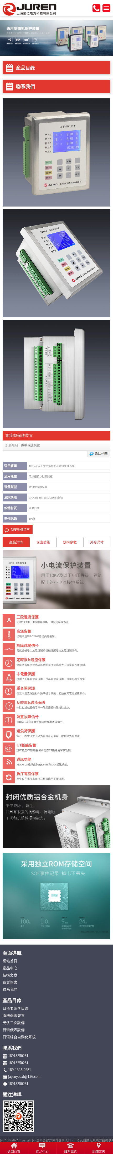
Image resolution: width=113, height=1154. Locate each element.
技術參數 (70, 542)
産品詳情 (16, 542)
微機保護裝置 (30, 445)
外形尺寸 (97, 542)
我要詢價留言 (20, 529)
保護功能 (43, 542)
